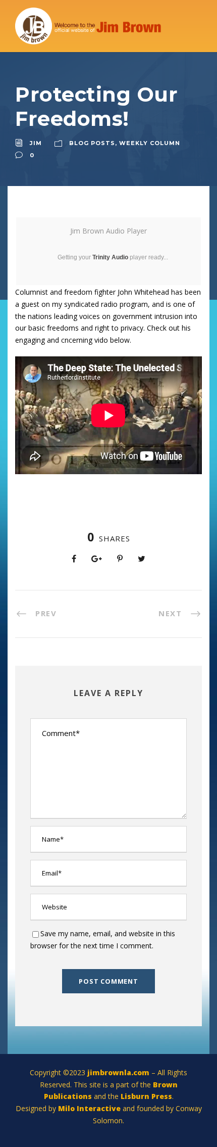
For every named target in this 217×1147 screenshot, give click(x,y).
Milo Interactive (90, 1108)
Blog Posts (92, 143)
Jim (36, 143)
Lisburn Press (146, 1096)
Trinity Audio (110, 257)
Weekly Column (149, 143)
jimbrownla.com (118, 1072)
